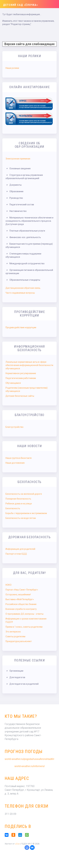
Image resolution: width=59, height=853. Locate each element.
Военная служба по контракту (21, 609)
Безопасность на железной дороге (24, 494)
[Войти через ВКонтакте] (32, 847)
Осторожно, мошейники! (18, 594)
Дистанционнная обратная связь (23, 288)
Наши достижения (15, 463)
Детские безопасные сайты (20, 396)
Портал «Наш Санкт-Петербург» (22, 589)
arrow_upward (52, 846)
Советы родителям (15, 636)
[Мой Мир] (21, 835)
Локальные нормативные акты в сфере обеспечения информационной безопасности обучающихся (29, 365)
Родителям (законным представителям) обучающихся (27, 389)
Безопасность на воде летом (21, 518)
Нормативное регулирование (21, 373)
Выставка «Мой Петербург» (20, 599)
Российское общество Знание (21, 604)
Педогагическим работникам (21, 378)
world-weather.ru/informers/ (29, 766)
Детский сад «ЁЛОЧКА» (20, 4)
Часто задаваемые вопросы (20, 293)
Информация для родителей (20, 549)
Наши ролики (12, 68)
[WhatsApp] (28, 835)
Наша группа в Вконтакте (19, 458)
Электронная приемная (18, 158)
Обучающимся (13, 383)
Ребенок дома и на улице (19, 503)
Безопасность (13, 508)
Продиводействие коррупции (21, 327)
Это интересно (13, 631)
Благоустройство (14, 427)
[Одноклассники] (14, 835)
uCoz (17, 844)
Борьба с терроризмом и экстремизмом (26, 513)
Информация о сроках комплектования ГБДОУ (26, 620)
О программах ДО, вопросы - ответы (24, 614)
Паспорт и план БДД (16, 554)
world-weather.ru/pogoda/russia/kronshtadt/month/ (29, 759)
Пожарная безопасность (18, 498)
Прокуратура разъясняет (19, 641)
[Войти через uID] (27, 847)
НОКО (8, 585)
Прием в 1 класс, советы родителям (24, 627)
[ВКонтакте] (8, 835)
